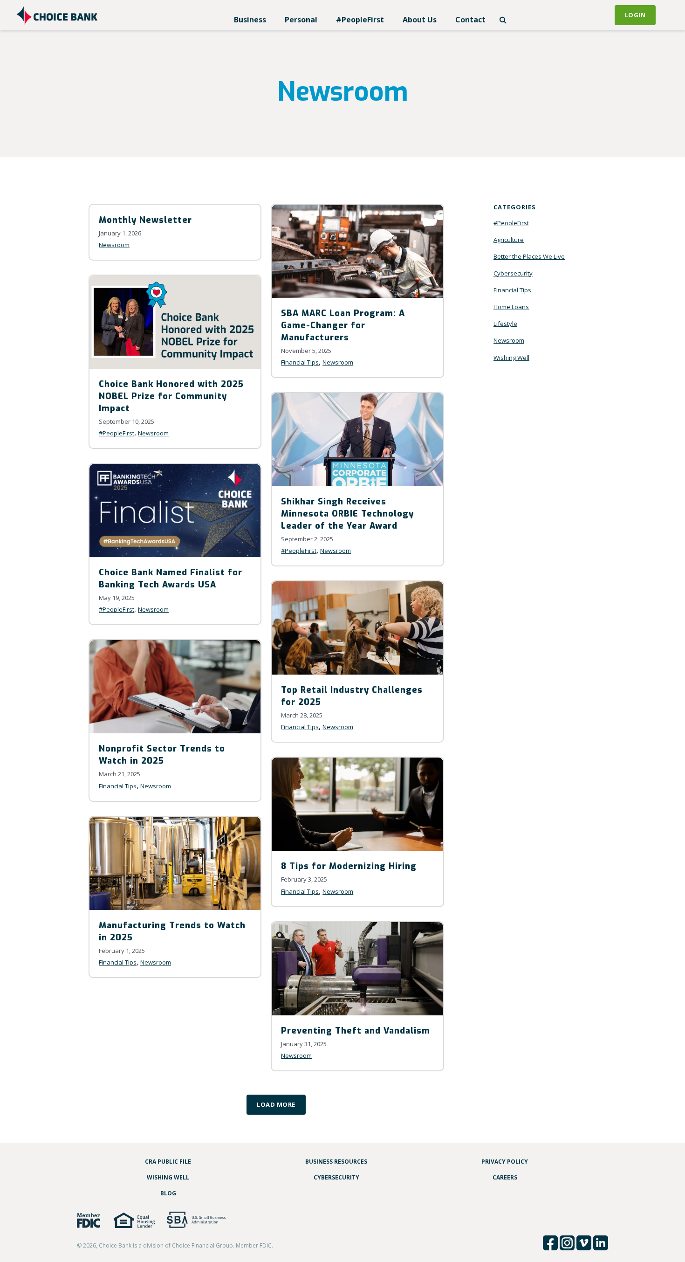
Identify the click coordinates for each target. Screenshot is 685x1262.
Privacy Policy (504, 1161)
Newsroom (114, 245)
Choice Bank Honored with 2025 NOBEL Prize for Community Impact (171, 396)
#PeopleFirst (360, 19)
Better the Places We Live (529, 256)
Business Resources (336, 1161)
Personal (301, 19)
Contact (470, 19)
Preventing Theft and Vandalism (355, 1030)
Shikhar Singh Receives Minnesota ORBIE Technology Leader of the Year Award (347, 513)
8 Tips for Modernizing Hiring (349, 866)
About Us (420, 19)
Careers (505, 1177)
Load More (276, 1104)
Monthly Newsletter (145, 220)
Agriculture (508, 239)
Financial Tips (300, 362)
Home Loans (511, 307)
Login (635, 15)
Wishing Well (511, 357)
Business (250, 19)
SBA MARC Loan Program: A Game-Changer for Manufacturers (343, 325)
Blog (168, 1193)
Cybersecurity (513, 273)
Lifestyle (505, 323)
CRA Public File (168, 1161)
